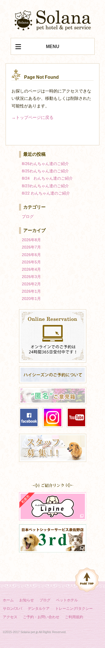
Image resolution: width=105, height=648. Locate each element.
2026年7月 (31, 247)
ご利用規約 (74, 617)
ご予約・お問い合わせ (41, 617)
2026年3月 (31, 276)
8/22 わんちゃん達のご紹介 (46, 193)
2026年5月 (31, 262)
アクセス (10, 617)
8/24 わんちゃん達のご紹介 (47, 178)
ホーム (8, 600)
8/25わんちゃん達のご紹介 (45, 171)
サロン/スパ (12, 608)
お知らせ (26, 600)
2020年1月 (31, 298)
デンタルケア (39, 608)
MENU (52, 46)
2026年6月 (31, 254)
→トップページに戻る (32, 117)
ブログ (28, 216)
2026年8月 (31, 240)
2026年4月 (31, 269)
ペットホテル (67, 600)
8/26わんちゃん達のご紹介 (45, 163)
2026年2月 (31, 284)
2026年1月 (31, 291)
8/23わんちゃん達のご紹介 (45, 186)
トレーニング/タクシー (74, 608)
